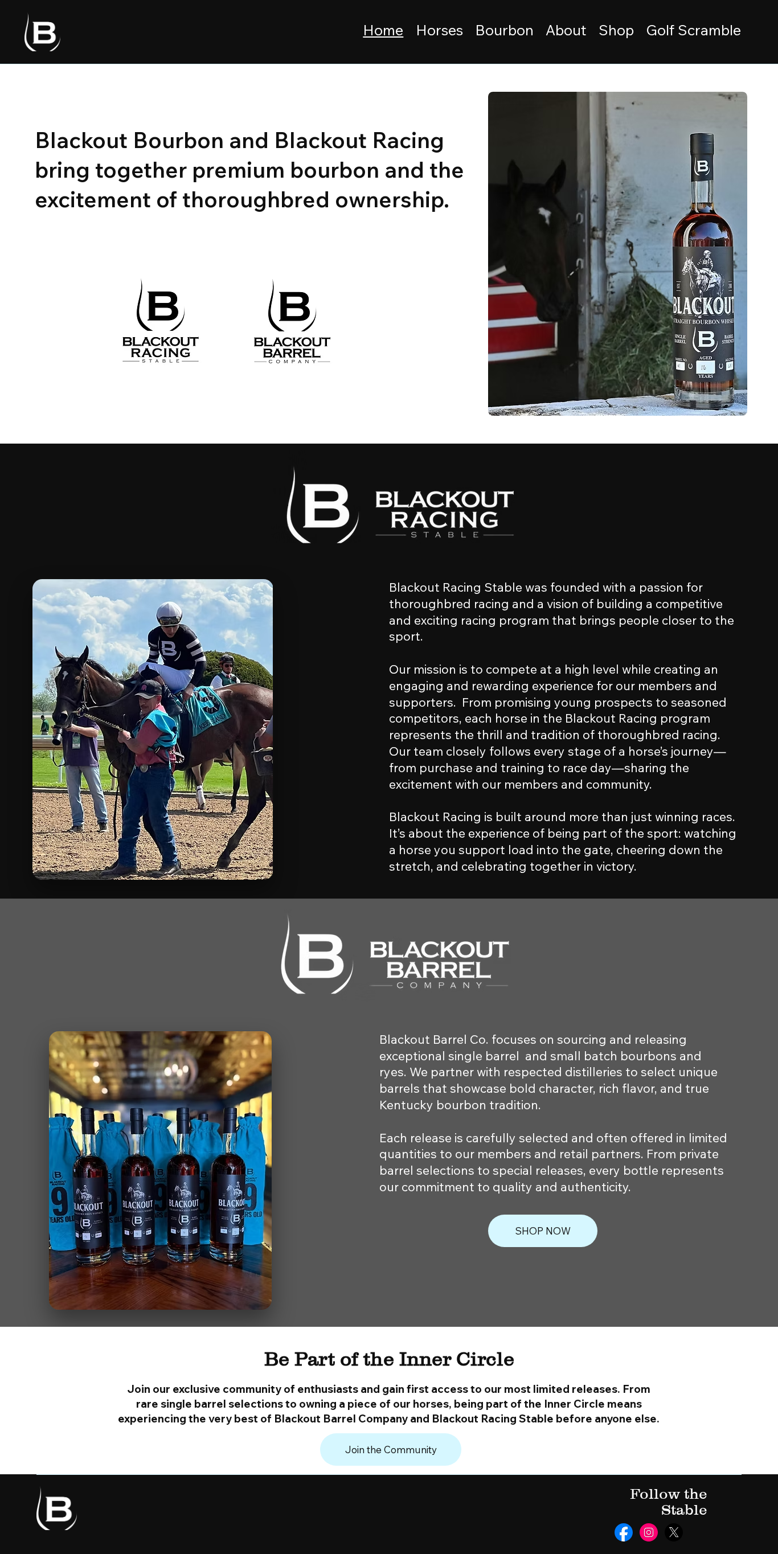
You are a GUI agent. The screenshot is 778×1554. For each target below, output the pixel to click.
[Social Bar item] (624, 1532)
